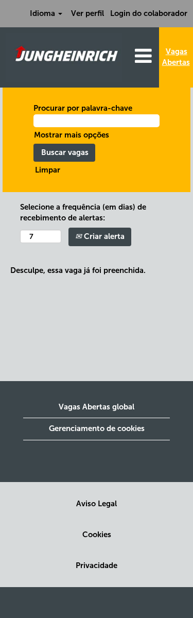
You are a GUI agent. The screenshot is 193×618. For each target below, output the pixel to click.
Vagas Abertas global (96, 406)
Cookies (96, 534)
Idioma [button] (43, 13)
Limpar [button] (47, 170)
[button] (143, 56)
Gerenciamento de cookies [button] (97, 428)
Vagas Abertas (176, 57)
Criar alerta (103, 236)
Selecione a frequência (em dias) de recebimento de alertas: (83, 212)
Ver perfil (87, 13)
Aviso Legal (96, 504)
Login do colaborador (148, 13)
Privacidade (96, 565)
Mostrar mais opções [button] (71, 135)
